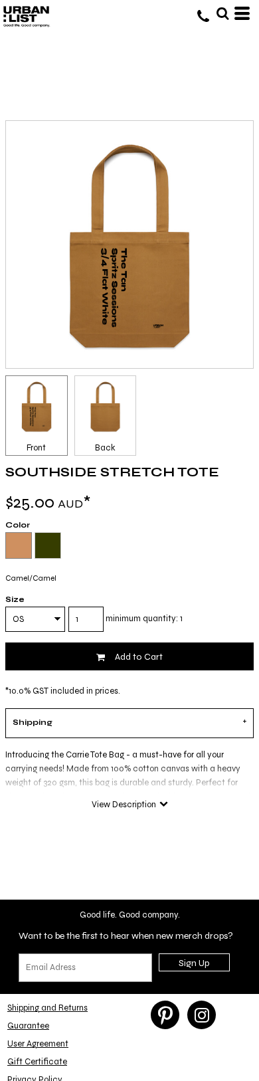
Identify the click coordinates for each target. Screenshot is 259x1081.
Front (36, 447)
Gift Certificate (37, 1061)
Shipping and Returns (47, 1008)
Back (105, 447)
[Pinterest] (165, 1015)
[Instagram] (201, 1015)
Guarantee (28, 1026)
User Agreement (37, 1043)
